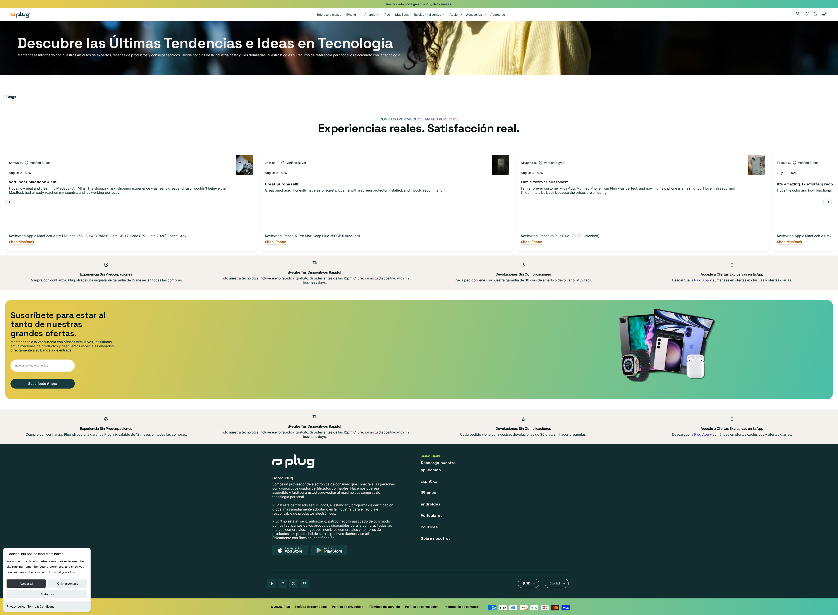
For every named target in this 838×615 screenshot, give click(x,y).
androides (430, 504)
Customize (47, 594)
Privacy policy (16, 606)
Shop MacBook (21, 242)
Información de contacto (461, 606)
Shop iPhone (275, 242)
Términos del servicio (384, 606)
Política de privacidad (348, 606)
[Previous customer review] (10, 202)
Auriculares (432, 515)
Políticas (429, 526)
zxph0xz (429, 481)
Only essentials (67, 583)
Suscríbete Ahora (42, 383)
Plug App (701, 280)
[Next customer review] (827, 202)
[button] (353, 14)
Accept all (26, 583)
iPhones (428, 492)
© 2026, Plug (280, 606)
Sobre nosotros (436, 538)
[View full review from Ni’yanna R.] (756, 165)
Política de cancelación (421, 606)
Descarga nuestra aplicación (438, 466)
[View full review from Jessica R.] (500, 165)
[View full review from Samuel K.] (244, 165)
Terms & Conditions (40, 606)
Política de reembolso (311, 606)
